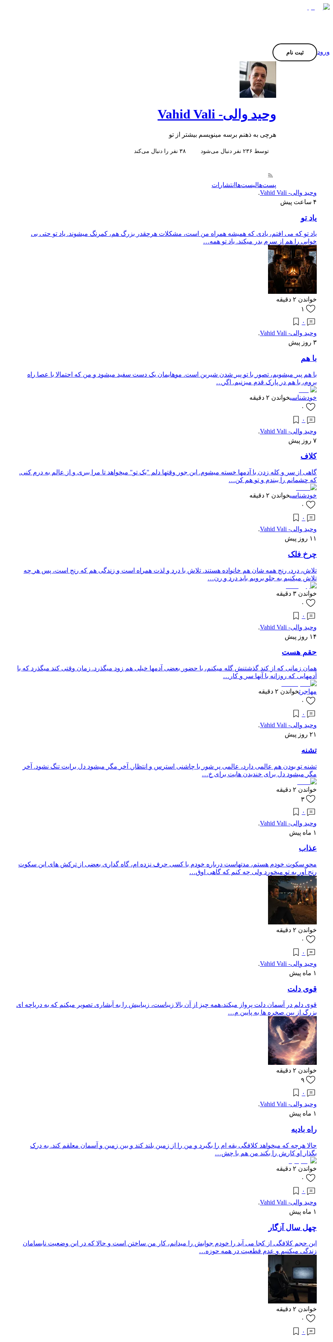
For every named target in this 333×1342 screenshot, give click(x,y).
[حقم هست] (299, 683)
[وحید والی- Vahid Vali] (166, 79)
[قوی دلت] (292, 1062)
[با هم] (307, 389)
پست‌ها (266, 184)
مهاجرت (308, 691)
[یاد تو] (292, 291)
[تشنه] (307, 781)
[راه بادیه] (303, 1160)
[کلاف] (306, 487)
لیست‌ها (246, 184)
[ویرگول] (316, 7)
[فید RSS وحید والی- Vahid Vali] (270, 176)
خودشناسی (303, 397)
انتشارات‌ (224, 184)
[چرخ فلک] (301, 585)
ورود (323, 51)
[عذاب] (292, 922)
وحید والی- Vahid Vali (217, 114)
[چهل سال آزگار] (292, 1301)
